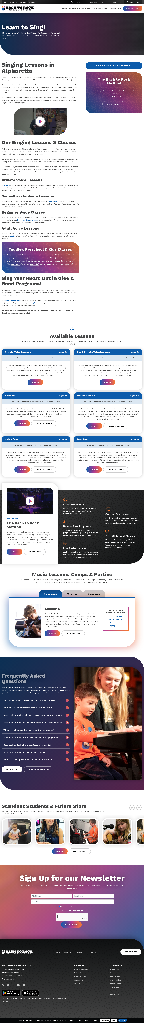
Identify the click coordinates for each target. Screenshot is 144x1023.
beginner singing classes (27, 220)
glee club (37, 303)
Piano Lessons (116, 616)
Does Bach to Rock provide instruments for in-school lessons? (32, 722)
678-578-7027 (134, 2)
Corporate (116, 965)
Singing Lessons (115, 626)
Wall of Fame (115, 8)
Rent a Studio (115, 984)
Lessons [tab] (51, 594)
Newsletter (105, 2)
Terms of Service (58, 998)
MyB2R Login (80, 2)
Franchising (93, 2)
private (7, 185)
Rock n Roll (15, 264)
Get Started (12, 769)
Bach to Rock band (13, 300)
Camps (80, 8)
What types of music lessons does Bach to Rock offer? (29, 700)
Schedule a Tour (80, 980)
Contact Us (117, 2)
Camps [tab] (73, 594)
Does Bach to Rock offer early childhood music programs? (30, 737)
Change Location (36, 2)
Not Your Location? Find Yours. (13, 975)
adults (12, 236)
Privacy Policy (45, 998)
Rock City (34, 264)
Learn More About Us (38, 769)
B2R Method (115, 969)
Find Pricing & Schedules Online (114, 66)
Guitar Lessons (115, 619)
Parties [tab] (95, 594)
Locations (114, 991)
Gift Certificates (116, 980)
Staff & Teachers (81, 969)
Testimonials (115, 973)
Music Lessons (68, 8)
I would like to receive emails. (73, 907)
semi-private (53, 201)
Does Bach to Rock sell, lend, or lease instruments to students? (33, 715)
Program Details (43, 423)
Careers (77, 984)
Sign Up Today (132, 9)
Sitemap (5, 1001)
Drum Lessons (116, 622)
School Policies (80, 976)
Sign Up (35, 382)
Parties (88, 8)
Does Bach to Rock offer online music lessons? (25, 752)
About (105, 8)
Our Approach (113, 104)
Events (97, 8)
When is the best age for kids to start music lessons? (28, 730)
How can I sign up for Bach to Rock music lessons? (27, 760)
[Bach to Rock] (18, 8)
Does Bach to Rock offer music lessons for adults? (27, 745)
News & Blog (115, 976)
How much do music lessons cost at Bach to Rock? (27, 708)
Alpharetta (80, 965)
